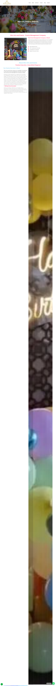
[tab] (15, 86)
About (33, 2)
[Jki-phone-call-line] (2, 684)
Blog (45, 2)
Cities (41, 2)
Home (30, 2)
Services (36, 2)
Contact (48, 2)
